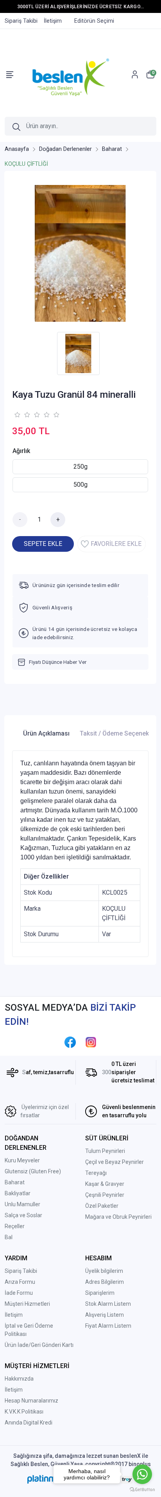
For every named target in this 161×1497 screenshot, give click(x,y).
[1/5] (17, 414)
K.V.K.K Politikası (24, 1411)
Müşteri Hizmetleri (27, 1304)
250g (80, 466)
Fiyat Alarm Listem (108, 1326)
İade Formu (19, 1293)
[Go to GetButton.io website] (142, 1489)
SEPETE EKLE (43, 543)
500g (80, 484)
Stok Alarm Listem (108, 1304)
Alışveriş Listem (104, 1315)
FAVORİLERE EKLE (116, 543)
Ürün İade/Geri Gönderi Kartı (39, 1345)
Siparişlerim (99, 1293)
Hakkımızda (19, 1379)
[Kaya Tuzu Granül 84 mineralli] (80, 253)
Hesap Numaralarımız (31, 1400)
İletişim (14, 1315)
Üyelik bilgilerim (104, 1271)
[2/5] (22, 414)
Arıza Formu (20, 1282)
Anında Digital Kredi (28, 1422)
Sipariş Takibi (21, 1271)
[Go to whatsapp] (142, 1474)
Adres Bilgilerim (104, 1282)
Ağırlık (21, 451)
